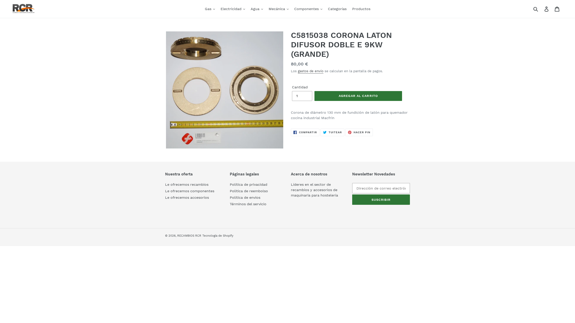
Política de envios (245, 197)
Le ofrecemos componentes (189, 191)
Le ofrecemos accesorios (187, 197)
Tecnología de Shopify (217, 235)
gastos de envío (310, 71)
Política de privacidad (248, 184)
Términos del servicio (248, 204)
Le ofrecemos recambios (186, 184)
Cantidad (300, 87)
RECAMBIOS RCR (189, 235)
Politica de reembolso (249, 191)
